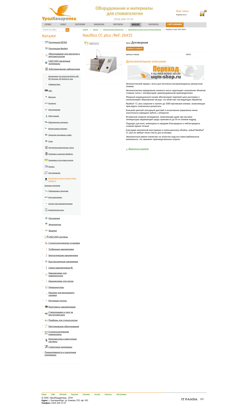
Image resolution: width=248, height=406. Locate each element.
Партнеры (86, 394)
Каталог (136, 25)
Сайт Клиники (121, 394)
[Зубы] (48, 92)
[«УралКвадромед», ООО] (124, 13)
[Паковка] (49, 168)
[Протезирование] (52, 111)
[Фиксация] (50, 99)
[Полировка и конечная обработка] (58, 156)
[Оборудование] (51, 118)
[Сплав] (48, 143)
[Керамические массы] (54, 212)
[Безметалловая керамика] (56, 130)
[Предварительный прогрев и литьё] (59, 149)
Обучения (63, 394)
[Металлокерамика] (53, 199)
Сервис (43, 394)
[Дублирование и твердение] (56, 193)
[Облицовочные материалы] (56, 124)
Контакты (108, 394)
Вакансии (74, 394)
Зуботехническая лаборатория (113, 29)
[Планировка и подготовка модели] (59, 162)
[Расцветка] (50, 105)
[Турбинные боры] (52, 86)
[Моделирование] (52, 175)
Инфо (53, 394)
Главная (85, 29)
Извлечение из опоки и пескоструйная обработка (144, 29)
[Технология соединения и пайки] (58, 137)
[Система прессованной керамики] (58, 205)
